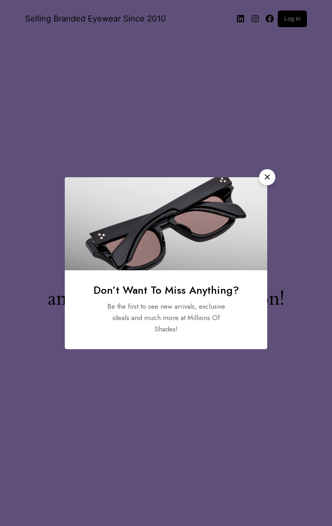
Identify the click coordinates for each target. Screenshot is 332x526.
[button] (267, 177)
